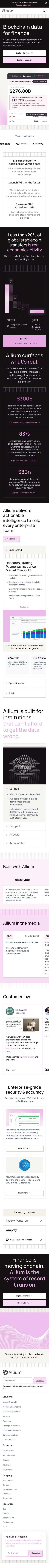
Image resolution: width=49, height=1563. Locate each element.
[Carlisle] (22, 1039)
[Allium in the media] (22, 954)
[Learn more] (24, 1130)
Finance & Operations (11, 1411)
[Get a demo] (11, 539)
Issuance (6, 1416)
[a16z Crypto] (22, 889)
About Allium (8, 1480)
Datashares (7, 1469)
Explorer (6, 1460)
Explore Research (24, 60)
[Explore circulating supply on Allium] (24, 422)
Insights (6, 1513)
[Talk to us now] (24, 1303)
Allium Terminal (9, 1455)
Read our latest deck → (24, 5)
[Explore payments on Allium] (24, 493)
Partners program (10, 1489)
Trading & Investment (11, 1425)
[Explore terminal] (24, 1296)
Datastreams (8, 1450)
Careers (6, 1485)
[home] (7, 10)
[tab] (24, 803)
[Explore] (24, 607)
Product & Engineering (12, 1407)
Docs (5, 1526)
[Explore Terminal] (24, 53)
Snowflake (7, 1493)
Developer (7, 1465)
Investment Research (12, 1430)
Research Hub (8, 1517)
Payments (7, 1421)
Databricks (7, 1498)
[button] (45, 11)
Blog (4, 1509)
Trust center (8, 1522)
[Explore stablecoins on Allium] (24, 460)
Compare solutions (10, 1435)
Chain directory (9, 1439)
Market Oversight (10, 1402)
